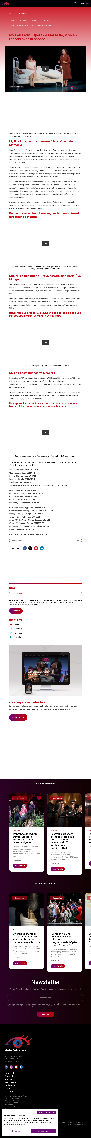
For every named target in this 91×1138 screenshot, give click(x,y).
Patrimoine (10, 1082)
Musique (9, 1091)
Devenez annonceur (12, 1098)
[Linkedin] (42, 548)
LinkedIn (17, 637)
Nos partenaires (10, 1105)
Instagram (18, 633)
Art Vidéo (22, 21)
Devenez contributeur (13, 1100)
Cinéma (8, 1088)
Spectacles (45, 21)
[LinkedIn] (21, 1067)
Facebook (18, 628)
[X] (30, 548)
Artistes (33, 21)
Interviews (10, 1079)
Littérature (10, 1085)
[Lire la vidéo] (45, 69)
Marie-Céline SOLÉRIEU (24, 25)
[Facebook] (25, 548)
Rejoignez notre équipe (13, 1107)
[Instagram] (11, 1067)
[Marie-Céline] (5, 3)
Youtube (17, 624)
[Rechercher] (75, 3)
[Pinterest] (36, 548)
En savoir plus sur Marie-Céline (16, 1096)
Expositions (10, 1076)
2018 (12, 21)
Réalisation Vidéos (11, 1102)
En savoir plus (18, 717)
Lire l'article (20, 866)
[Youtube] (16, 1067)
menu (81, 3)
